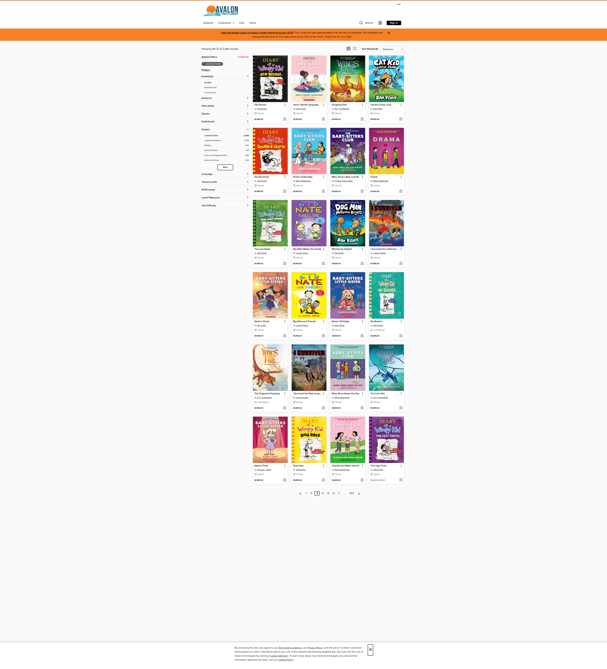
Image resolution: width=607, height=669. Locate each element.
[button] (366, 23)
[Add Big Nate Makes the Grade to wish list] (323, 264)
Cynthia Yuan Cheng (343, 181)
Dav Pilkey (378, 109)
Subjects (208, 23)
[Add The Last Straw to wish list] (285, 264)
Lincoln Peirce (302, 253)
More (225, 167)
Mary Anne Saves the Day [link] (345, 393)
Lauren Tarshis (379, 253)
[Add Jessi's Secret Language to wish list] (323, 119)
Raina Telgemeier (303, 181)
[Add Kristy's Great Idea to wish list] (323, 192)
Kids (241, 23)
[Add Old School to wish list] (285, 119)
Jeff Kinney (262, 109)
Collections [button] (225, 23)
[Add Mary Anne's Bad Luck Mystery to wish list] (362, 192)
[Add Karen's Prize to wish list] (285, 480)
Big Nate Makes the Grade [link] (307, 249)
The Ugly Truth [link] (379, 465)
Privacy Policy (315, 647)
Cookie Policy (285, 659)
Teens (252, 23)
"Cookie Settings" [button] (278, 655)
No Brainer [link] (376, 321)
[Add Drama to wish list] (401, 192)
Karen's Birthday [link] (340, 321)
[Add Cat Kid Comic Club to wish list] (401, 119)
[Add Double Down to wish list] (285, 192)
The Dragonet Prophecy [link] (267, 393)
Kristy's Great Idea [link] (302, 177)
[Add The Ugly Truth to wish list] (401, 480)
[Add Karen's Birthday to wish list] (362, 336)
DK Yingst (261, 325)
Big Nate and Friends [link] (304, 321)
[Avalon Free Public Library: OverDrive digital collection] (221, 11)
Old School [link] (260, 104)
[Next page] (359, 493)
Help (399, 4)
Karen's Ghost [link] (261, 321)
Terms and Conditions (290, 647)
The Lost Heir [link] (378, 393)
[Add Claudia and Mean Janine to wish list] (362, 480)
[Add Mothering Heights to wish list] (362, 264)
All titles (207, 82)
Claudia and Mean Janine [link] (345, 465)
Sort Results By (370, 48)
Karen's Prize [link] (261, 465)
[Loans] (380, 23)
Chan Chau (301, 109)
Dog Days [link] (298, 465)
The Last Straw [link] (262, 249)
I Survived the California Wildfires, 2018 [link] (385, 249)
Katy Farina (339, 325)
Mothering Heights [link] (342, 249)
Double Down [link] (261, 177)
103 (351, 493)
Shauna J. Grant (264, 470)
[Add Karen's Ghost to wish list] (285, 336)
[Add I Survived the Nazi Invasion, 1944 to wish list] (323, 408)
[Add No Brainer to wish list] (401, 336)
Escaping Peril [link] (339, 104)
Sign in (394, 23)
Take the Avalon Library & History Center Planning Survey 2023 (257, 32)
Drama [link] (374, 177)
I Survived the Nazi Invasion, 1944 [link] (307, 393)
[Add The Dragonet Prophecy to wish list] (285, 408)
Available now (210, 87)
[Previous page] (300, 493)
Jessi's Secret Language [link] (306, 104)
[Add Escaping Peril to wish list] (362, 119)
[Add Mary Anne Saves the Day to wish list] (362, 408)
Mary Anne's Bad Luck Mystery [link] (346, 177)
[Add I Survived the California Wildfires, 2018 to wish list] (401, 264)
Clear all (243, 57)
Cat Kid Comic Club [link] (381, 104)
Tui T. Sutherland (341, 109)
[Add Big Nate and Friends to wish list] (323, 336)
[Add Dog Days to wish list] (323, 480)
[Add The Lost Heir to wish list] (401, 408)
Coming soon (210, 92)
